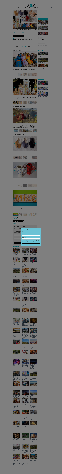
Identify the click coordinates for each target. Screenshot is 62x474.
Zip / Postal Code (24, 237)
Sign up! (31, 243)
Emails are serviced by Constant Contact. (34, 241)
